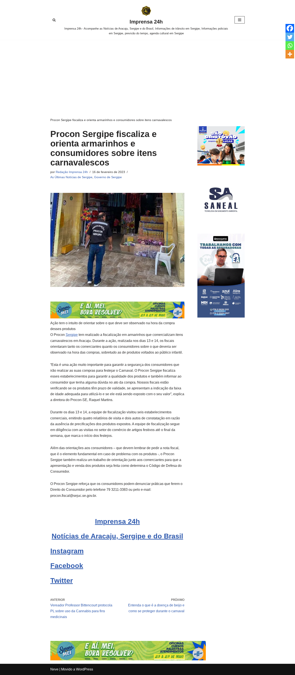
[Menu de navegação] (240, 20)
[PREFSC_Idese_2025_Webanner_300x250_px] (221, 164)
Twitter (61, 580)
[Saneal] (221, 222)
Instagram (67, 551)
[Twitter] (289, 37)
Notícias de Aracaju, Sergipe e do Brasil (117, 536)
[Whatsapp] (289, 45)
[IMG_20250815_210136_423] (221, 316)
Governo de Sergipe (108, 177)
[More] (289, 54)
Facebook (66, 566)
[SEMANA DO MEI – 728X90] (117, 317)
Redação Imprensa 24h (72, 172)
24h (133, 521)
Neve (54, 669)
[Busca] (54, 20)
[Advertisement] (147, 72)
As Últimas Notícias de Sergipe (71, 177)
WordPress (84, 669)
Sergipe (72, 335)
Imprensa (110, 521)
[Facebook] (289, 28)
